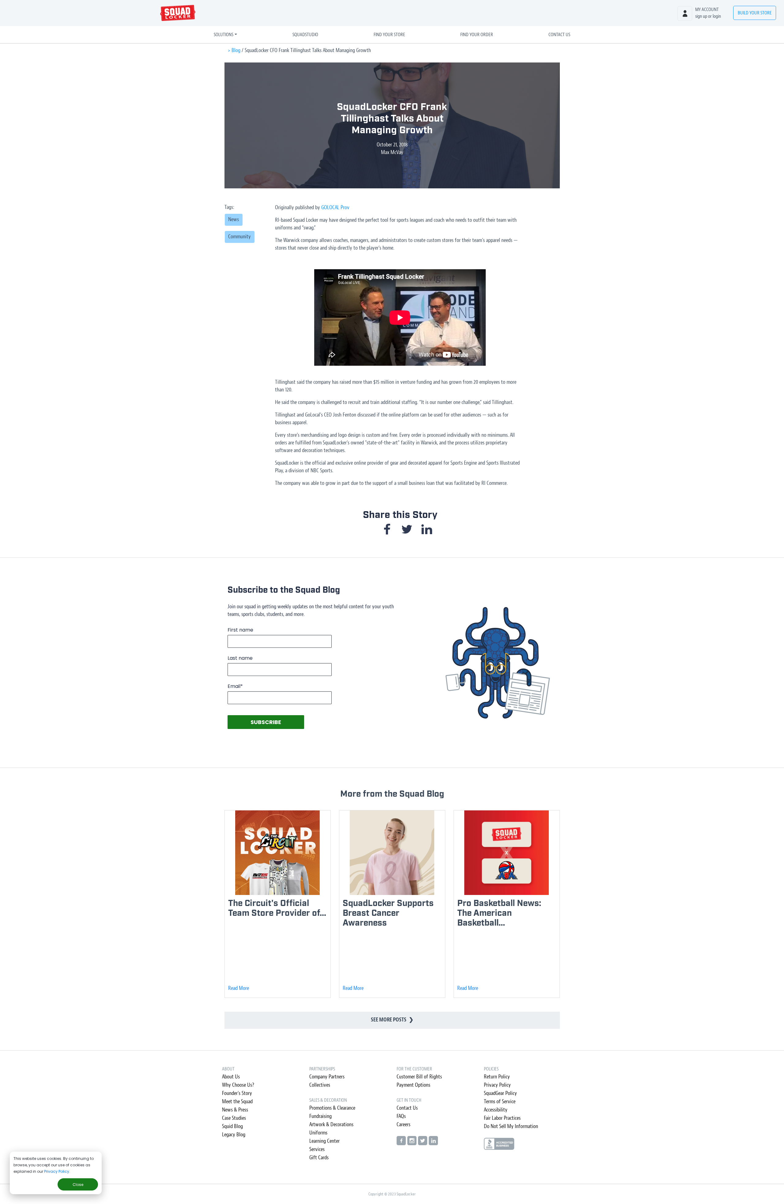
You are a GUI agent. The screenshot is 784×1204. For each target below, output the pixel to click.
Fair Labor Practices (502, 1118)
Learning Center (324, 1141)
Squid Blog (232, 1126)
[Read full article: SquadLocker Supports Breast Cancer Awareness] (392, 852)
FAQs (401, 1116)
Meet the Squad (237, 1101)
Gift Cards (319, 1157)
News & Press (235, 1109)
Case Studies (234, 1118)
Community (239, 236)
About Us (231, 1076)
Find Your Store (389, 35)
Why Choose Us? (238, 1085)
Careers (403, 1124)
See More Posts (392, 1019)
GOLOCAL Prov (335, 207)
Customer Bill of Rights (419, 1076)
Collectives (319, 1085)
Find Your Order (476, 35)
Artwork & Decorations (331, 1124)
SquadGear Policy (500, 1093)
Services (317, 1149)
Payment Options (413, 1085)
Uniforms (318, 1132)
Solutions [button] (223, 35)
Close (78, 1184)
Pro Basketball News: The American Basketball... (499, 913)
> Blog (234, 50)
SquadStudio (305, 35)
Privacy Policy (56, 1171)
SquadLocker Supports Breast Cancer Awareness (388, 913)
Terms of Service (499, 1101)
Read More (238, 988)
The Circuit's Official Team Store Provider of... (277, 908)
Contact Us (559, 35)
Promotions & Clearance (332, 1108)
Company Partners (327, 1076)
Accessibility (495, 1109)
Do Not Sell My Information (511, 1126)
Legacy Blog (233, 1134)
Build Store (755, 13)
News (233, 219)
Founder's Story (237, 1093)
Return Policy (497, 1076)
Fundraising (320, 1116)
